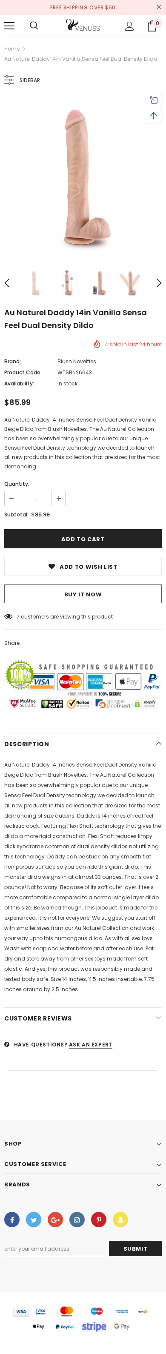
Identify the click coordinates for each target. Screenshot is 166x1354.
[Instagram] (77, 1219)
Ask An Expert (91, 1044)
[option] (83, 178)
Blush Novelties (76, 361)
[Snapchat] (120, 1219)
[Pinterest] (98, 1219)
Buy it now (83, 594)
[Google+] (55, 1219)
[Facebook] (12, 1219)
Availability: (19, 383)
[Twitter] (33, 1219)
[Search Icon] (34, 26)
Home (12, 48)
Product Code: (23, 372)
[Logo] (83, 25)
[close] (159, 7)
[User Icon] (129, 26)
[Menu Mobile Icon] (9, 26)
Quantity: (16, 483)
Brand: (12, 361)
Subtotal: (16, 514)
